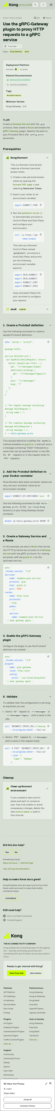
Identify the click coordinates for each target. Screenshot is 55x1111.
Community (9, 1054)
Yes (7, 852)
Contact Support (14, 920)
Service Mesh (10, 1004)
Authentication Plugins (14, 1031)
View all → (8, 1043)
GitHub (7, 1062)
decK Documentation (18, 85)
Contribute (10, 898)
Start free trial (16, 973)
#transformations (14, 95)
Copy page (12, 46)
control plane (22, 811)
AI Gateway (9, 1000)
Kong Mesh (34, 1000)
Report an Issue (10, 863)
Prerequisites (12, 149)
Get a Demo (35, 973)
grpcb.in (29, 444)
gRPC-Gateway (11, 131)
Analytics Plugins (11, 1027)
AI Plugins (8, 1023)
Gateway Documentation (20, 80)
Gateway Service (21, 124)
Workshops (9, 1074)
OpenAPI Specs (36, 1008)
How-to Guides (16, 18)
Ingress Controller (37, 1012)
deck (27, 51)
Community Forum (12, 1058)
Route (31, 127)
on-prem (24, 69)
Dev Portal (8, 1008)
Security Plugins (11, 1035)
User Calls (8, 1070)
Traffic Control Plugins (14, 1039)
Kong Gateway (16, 51)
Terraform (34, 1035)
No (16, 852)
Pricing (7, 1012)
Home (5, 18)
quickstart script (30, 212)
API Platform (9, 992)
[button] (41, 204)
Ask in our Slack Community (19, 916)
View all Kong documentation (16, 868)
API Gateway (9, 996)
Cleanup (8, 777)
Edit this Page (27, 863)
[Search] (35, 4)
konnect (9, 69)
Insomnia (33, 1004)
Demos (7, 1066)
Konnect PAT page (22, 184)
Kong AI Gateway (37, 996)
